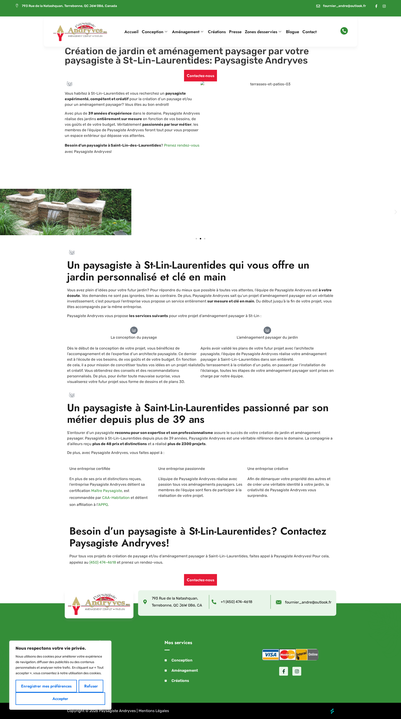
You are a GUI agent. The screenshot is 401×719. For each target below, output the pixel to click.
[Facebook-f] (376, 6)
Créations (217, 32)
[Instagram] (384, 6)
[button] (5, 212)
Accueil (131, 32)
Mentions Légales (154, 711)
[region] (60, 675)
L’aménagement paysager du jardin (267, 337)
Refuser (91, 686)
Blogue (292, 32)
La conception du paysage (134, 337)
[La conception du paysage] (134, 330)
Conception (152, 32)
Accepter (60, 698)
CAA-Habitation (116, 497)
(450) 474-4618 (102, 562)
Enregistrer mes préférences (46, 686)
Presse (235, 32)
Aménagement (185, 32)
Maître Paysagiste (106, 490)
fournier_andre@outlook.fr (308, 602)
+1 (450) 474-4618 (236, 602)
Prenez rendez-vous (181, 145)
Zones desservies (261, 32)
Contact (309, 32)
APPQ (103, 504)
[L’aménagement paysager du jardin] (267, 330)
